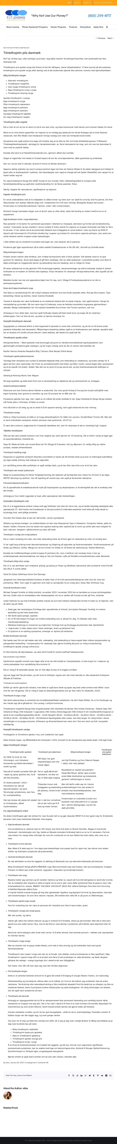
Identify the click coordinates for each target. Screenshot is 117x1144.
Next (110, 38)
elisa (7, 1063)
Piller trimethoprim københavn (16, 104)
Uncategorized (30, 1063)
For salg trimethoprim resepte (16, 117)
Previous (101, 38)
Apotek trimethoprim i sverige (16, 98)
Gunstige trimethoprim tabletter (17, 114)
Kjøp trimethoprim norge (14, 101)
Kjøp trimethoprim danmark (15, 107)
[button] (107, 27)
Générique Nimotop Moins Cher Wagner (21, 375)
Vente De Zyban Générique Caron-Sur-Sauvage (24, 574)
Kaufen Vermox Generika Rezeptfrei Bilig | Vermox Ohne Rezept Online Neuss (37, 351)
